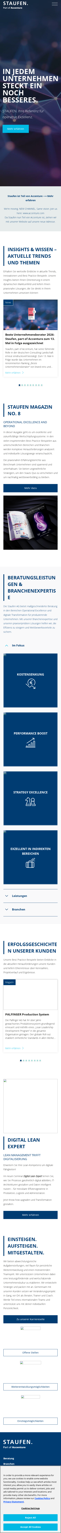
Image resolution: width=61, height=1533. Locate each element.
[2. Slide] (19, 385)
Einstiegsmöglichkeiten (30, 1421)
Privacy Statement (13, 1501)
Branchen (8, 1463)
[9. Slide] (38, 385)
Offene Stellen (30, 1352)
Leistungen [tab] (19, 896)
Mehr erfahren (15, 128)
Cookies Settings (30, 1508)
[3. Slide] (22, 385)
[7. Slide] (33, 385)
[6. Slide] (30, 385)
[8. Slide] (36, 385)
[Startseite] (15, 5)
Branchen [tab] (18, 909)
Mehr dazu (30, 488)
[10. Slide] (41, 385)
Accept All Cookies (30, 1526)
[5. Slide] (27, 385)
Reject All (30, 1517)
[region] (30, 1499)
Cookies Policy (42, 1498)
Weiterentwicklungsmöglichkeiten (30, 1386)
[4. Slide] (25, 385)
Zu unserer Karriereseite (31, 1319)
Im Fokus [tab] (18, 645)
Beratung (8, 1458)
